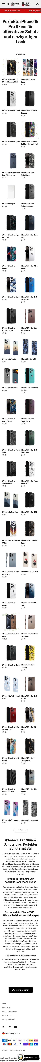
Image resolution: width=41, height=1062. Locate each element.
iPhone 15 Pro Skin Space (11, 142)
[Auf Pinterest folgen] (9, 1026)
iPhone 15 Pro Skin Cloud (11, 111)
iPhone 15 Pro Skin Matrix (11, 665)
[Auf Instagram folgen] (3, 1026)
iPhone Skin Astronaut (10, 388)
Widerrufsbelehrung (9, 1011)
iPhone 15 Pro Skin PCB (29, 512)
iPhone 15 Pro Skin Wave (10, 297)
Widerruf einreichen (20, 990)
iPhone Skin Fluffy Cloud (11, 696)
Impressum (6, 1008)
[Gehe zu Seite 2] (25, 830)
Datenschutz (6, 1015)
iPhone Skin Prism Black (29, 820)
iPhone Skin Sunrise (9, 359)
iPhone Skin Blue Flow (10, 512)
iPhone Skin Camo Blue (29, 359)
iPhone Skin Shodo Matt (29, 572)
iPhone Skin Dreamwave (10, 820)
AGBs (4, 1004)
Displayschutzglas (8, 204)
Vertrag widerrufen (8, 1019)
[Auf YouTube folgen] (15, 1026)
